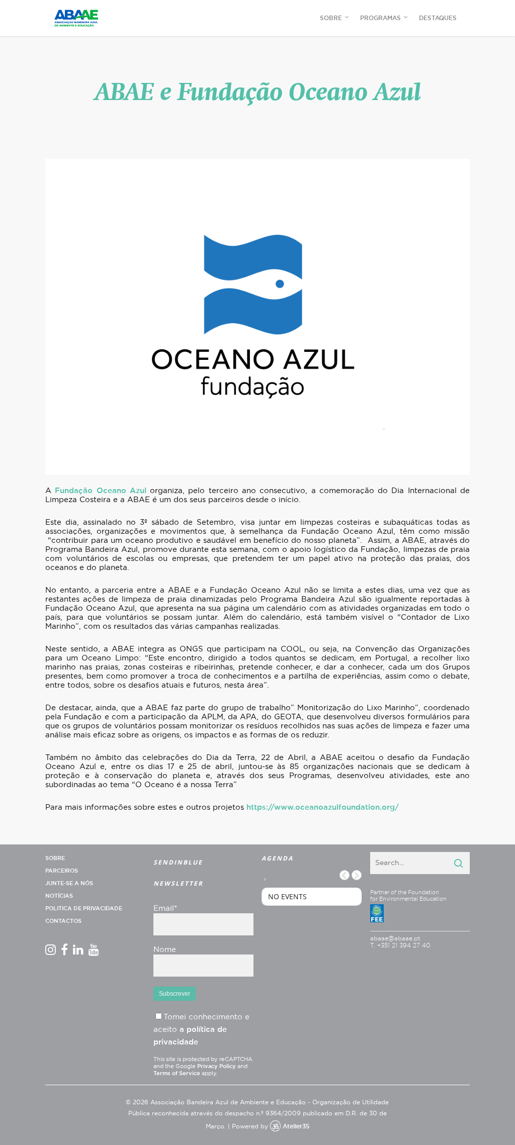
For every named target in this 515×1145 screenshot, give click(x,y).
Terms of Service (176, 1073)
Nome (164, 949)
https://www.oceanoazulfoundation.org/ (322, 807)
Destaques (438, 18)
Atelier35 (296, 1126)
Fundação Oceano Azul (100, 491)
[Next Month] (357, 875)
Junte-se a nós (69, 883)
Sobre (55, 858)
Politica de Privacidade (83, 908)
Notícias (59, 896)
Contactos (63, 921)
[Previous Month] (344, 875)
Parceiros (61, 871)
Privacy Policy (216, 1066)
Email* (165, 908)
